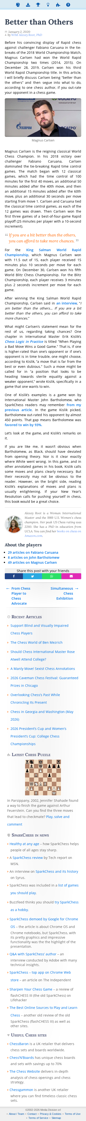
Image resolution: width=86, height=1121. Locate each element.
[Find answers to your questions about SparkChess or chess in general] (68, 5)
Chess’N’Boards (22, 1057)
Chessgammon (21, 1089)
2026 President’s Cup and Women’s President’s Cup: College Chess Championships (38, 736)
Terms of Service (38, 1117)
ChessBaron (19, 1043)
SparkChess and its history (57, 871)
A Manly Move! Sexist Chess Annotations (43, 668)
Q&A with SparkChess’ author (33, 954)
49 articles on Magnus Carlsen (32, 562)
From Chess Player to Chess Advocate (20, 596)
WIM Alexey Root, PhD (26, 35)
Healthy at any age (24, 844)
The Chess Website (25, 1071)
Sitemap (56, 1117)
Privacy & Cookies (50, 1113)
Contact (32, 1113)
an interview (66, 303)
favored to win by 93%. (23, 425)
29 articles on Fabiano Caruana (33, 552)
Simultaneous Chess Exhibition (62, 593)
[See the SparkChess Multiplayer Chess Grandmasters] (38, 5)
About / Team (16, 1113)
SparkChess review (28, 857)
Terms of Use (73, 1113)
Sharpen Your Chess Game (31, 989)
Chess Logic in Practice (24, 341)
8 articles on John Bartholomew (33, 557)
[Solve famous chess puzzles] (58, 5)
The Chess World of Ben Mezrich (37, 642)
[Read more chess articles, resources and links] (48, 5)
